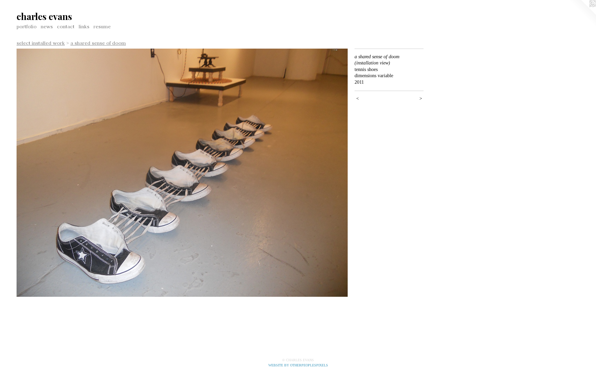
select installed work (41, 43)
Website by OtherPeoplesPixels (298, 365)
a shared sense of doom (98, 43)
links (84, 26)
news (47, 26)
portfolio (27, 26)
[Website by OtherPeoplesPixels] (582, 14)
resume (102, 26)
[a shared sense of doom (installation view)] (182, 173)
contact (65, 26)
